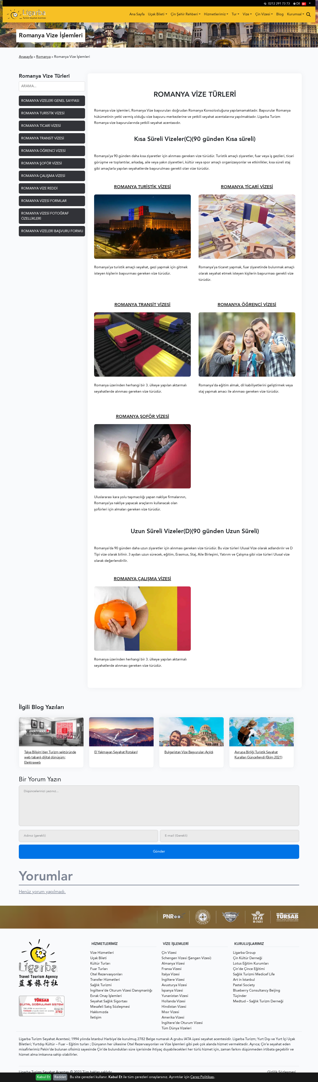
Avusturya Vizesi (174, 985)
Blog (280, 14)
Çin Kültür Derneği (247, 958)
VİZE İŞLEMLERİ (175, 944)
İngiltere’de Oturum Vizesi (182, 1023)
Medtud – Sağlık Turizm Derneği (258, 1001)
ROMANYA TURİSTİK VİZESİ (142, 187)
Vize (246, 14)
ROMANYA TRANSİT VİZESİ (142, 305)
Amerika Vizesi (173, 1017)
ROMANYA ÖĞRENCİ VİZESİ (247, 305)
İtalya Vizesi (171, 974)
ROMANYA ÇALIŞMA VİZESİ (142, 579)
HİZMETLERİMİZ (105, 944)
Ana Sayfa (137, 14)
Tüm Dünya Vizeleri (176, 1028)
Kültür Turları (100, 963)
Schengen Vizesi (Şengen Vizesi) (186, 958)
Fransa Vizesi (171, 969)
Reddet (60, 1077)
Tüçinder (240, 996)
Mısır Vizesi (170, 1012)
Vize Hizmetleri (102, 953)
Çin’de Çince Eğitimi (249, 969)
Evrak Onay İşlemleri (106, 996)
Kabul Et (43, 1077)
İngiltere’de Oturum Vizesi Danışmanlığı (121, 990)
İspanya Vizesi (172, 990)
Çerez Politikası (202, 1077)
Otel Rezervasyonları (106, 974)
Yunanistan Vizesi (175, 996)
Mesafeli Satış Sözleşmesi (110, 1007)
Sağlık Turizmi (101, 985)
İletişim (95, 1017)
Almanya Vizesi (173, 963)
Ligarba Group (244, 953)
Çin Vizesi (262, 14)
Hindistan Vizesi (174, 1007)
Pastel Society (244, 985)
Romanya (43, 57)
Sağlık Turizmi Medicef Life (254, 974)
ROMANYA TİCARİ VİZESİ (247, 187)
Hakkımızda (99, 1012)
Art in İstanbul (244, 980)
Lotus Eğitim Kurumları (251, 963)
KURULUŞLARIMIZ (249, 944)
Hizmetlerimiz (215, 14)
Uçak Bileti (156, 14)
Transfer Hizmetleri (105, 980)
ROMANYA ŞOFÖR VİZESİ (142, 417)
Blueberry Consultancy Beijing (256, 990)
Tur (234, 14)
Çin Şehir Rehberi (184, 14)
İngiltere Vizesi (173, 980)
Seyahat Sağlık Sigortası (108, 1001)
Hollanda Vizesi (173, 1001)
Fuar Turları (99, 969)
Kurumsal (294, 14)
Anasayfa (26, 57)
